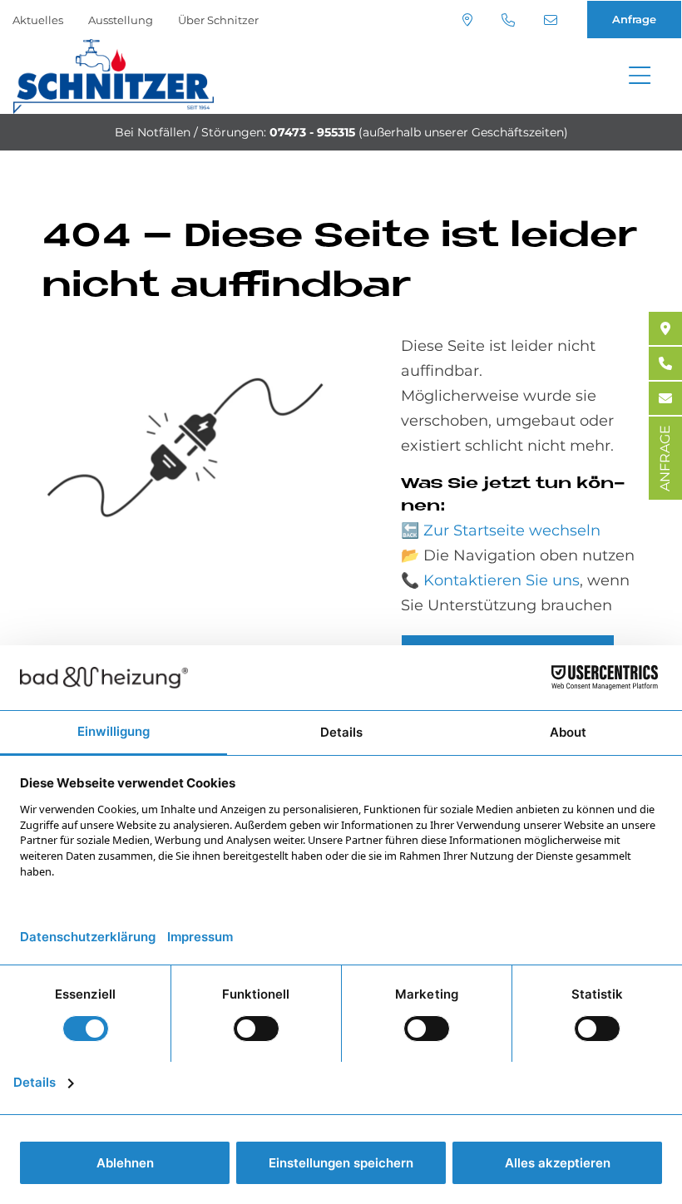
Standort (469, 20)
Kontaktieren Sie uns (501, 580)
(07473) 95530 (510, 20)
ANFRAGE (665, 458)
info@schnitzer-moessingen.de (552, 20)
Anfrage (634, 19)
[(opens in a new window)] (665, 328)
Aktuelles (37, 20)
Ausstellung (120, 20)
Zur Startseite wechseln (511, 530)
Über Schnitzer (218, 20)
